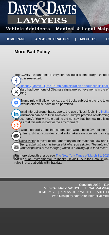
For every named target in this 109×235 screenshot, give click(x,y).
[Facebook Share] (16, 80)
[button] (16, 157)
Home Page (16, 39)
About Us (88, 39)
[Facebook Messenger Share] (16, 102)
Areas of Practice (52, 39)
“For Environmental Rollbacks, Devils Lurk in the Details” (64, 159)
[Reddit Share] (16, 125)
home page (47, 192)
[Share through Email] (16, 147)
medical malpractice (62, 188)
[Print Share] (16, 136)
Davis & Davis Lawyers (42, 12)
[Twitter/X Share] (16, 91)
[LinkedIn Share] (16, 114)
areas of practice (76, 192)
